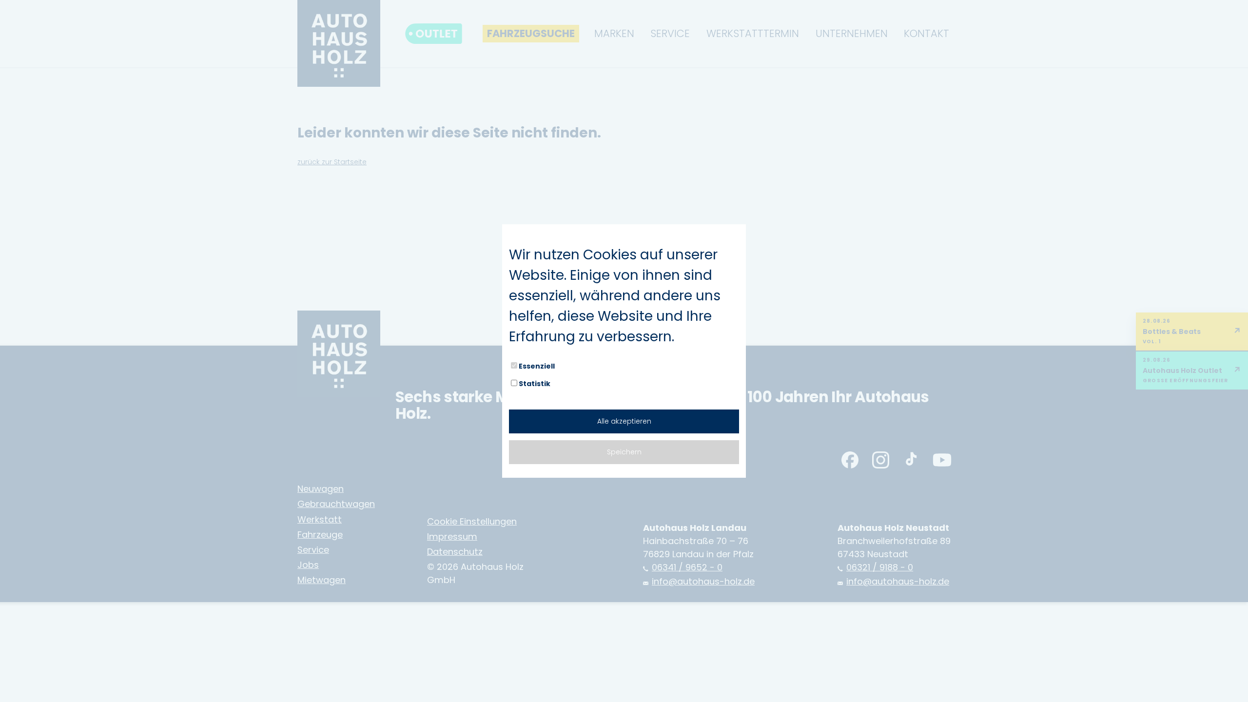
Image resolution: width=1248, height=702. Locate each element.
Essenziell (537, 366)
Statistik (534, 384)
